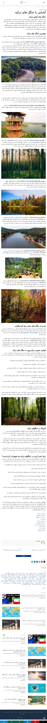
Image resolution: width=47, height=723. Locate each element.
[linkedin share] (39, 562)
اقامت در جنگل (18, 573)
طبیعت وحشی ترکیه (31, 580)
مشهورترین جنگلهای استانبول (28, 583)
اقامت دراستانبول (41, 515)
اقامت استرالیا (41, 530)
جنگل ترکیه (18, 576)
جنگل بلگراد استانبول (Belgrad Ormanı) (35, 42)
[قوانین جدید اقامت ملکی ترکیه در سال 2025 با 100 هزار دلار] (37, 676)
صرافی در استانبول (40, 517)
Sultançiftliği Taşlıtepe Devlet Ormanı (20, 105)
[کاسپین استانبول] (24, 2)
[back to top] (44, 718)
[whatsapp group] (34, 562)
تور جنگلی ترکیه (25, 576)
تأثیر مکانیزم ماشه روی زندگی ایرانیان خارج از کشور (33, 595)
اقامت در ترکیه (25, 573)
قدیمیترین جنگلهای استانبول (10, 580)
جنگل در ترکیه (4, 576)
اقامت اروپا (42, 528)
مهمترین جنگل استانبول (36, 584)
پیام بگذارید (23, 555)
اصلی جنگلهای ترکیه (42, 573)
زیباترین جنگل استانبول (22, 578)
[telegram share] (32, 562)
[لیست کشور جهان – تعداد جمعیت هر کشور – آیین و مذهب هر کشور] (11, 611)
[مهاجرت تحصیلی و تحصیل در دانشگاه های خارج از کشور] (37, 688)
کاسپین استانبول (43, 6)
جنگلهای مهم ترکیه (38, 578)
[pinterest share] (42, 562)
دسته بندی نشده (38, 6)
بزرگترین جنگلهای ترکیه (30, 574)
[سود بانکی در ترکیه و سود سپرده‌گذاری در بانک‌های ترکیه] (11, 624)
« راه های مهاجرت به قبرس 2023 (38, 550)
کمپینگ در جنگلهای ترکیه (39, 583)
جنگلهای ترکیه (24, 577)
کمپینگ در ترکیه (12, 581)
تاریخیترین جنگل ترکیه (33, 576)
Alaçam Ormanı (34, 140)
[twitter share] (44, 562)
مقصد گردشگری (37, 340)
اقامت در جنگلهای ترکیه (9, 573)
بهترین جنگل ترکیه (21, 574)
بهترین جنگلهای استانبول (12, 574)
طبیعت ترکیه (38, 580)
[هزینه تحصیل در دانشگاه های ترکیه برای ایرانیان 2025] (37, 700)
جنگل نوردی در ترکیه (40, 577)
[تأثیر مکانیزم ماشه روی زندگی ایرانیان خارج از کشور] (11, 599)
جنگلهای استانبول (31, 577)
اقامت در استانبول (33, 573)
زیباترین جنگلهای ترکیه (12, 578)
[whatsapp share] (37, 562)
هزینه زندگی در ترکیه (40, 524)
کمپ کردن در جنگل (20, 581)
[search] (3, 2)
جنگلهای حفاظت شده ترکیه (15, 577)
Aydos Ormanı (34, 217)
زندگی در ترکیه (41, 513)
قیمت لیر (42, 519)
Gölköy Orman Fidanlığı (27, 181)
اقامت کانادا (42, 526)
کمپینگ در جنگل (5, 581)
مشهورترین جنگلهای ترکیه (16, 583)
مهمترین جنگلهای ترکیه (26, 584)
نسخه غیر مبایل (19, 717)
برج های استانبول (41, 523)
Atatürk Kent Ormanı (30, 250)
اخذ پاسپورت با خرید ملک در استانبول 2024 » (12, 550)
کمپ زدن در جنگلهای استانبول (31, 581)
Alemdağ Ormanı (34, 280)
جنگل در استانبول (11, 576)
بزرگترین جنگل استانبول (41, 574)
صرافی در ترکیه (41, 521)
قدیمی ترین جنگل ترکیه (21, 580)
